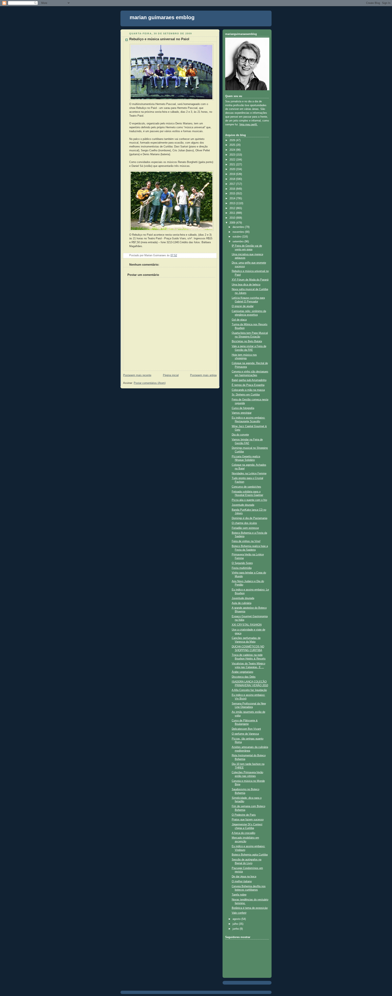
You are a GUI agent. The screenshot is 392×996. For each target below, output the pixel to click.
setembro (238, 241)
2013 (232, 203)
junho (236, 928)
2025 (232, 145)
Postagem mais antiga (203, 375)
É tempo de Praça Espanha (248, 385)
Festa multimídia (242, 568)
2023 (232, 154)
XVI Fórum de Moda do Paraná (250, 279)
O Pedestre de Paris (244, 814)
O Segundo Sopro (242, 563)
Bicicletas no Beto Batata (247, 341)
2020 (232, 169)
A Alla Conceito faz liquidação (249, 690)
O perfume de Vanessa (245, 733)
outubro (237, 236)
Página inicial (171, 375)
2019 (232, 174)
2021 (232, 164)
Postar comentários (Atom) (150, 383)
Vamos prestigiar (242, 412)
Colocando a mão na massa (248, 390)
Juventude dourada (243, 505)
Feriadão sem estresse (245, 528)
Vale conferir (239, 912)
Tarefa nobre (239, 894)
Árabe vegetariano (242, 672)
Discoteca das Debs (244, 676)
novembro (239, 232)
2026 (232, 140)
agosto (237, 919)
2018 (232, 179)
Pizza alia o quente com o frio (249, 500)
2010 (232, 217)
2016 (232, 188)
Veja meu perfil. (248, 124)
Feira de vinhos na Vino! (246, 541)
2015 (232, 193)
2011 (232, 213)
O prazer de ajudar (243, 306)
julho (236, 923)
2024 (232, 149)
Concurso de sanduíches (246, 486)
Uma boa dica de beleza (246, 284)
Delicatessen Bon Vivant (246, 729)
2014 (232, 198)
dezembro (239, 227)
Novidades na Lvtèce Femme (249, 473)
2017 (232, 184)
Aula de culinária (241, 603)
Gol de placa (239, 319)
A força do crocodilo (243, 833)
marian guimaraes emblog (162, 17)
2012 (232, 208)
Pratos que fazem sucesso (248, 819)
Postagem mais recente (137, 375)
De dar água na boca (244, 876)
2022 (232, 159)
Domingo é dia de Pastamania (249, 518)
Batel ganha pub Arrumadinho (249, 380)
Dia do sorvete (240, 434)
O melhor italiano (242, 881)
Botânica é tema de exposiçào (250, 908)
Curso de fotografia (243, 408)
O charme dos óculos (244, 523)
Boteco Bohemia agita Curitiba (250, 854)
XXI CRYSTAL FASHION (247, 624)
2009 (232, 222)
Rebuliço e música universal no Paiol (159, 39)
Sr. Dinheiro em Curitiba (246, 394)
